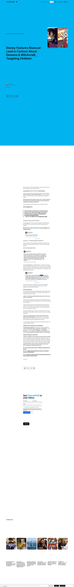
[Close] (73, 585)
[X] (56, 1)
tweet (27, 222)
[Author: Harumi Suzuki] (49, 548)
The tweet (25, 240)
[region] (37, 585)
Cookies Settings (51, 585)
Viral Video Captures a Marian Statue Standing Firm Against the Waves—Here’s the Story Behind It (31, 563)
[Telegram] (59, 1)
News (18, 33)
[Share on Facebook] (7, 96)
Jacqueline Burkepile (10, 84)
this (46, 227)
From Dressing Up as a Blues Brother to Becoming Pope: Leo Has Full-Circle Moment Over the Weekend (11, 563)
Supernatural (22, 33)
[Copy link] (16, 96)
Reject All (56, 585)
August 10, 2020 (43, 216)
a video (27, 206)
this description (42, 190)
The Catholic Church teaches (28, 327)
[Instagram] (58, 1)
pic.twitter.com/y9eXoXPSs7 (31, 215)
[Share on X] (13, 96)
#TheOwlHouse (42, 213)
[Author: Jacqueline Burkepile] (7, 84)
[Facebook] (55, 1)
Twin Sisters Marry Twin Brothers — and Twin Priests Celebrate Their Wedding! (52, 563)
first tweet (28, 264)
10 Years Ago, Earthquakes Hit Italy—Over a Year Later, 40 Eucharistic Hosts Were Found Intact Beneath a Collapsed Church (21, 564)
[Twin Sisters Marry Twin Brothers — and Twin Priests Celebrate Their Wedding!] (52, 544)
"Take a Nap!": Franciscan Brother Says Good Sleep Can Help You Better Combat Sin (42, 563)
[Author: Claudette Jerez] (7, 548)
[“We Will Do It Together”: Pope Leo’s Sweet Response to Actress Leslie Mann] (63, 544)
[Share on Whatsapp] (10, 96)
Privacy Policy (25, 410)
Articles (8, 33)
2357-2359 (47, 332)
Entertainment (11, 33)
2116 (33, 345)
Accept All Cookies (62, 585)
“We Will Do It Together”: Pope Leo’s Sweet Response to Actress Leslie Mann (62, 563)
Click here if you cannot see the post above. (31, 220)
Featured (15, 33)
